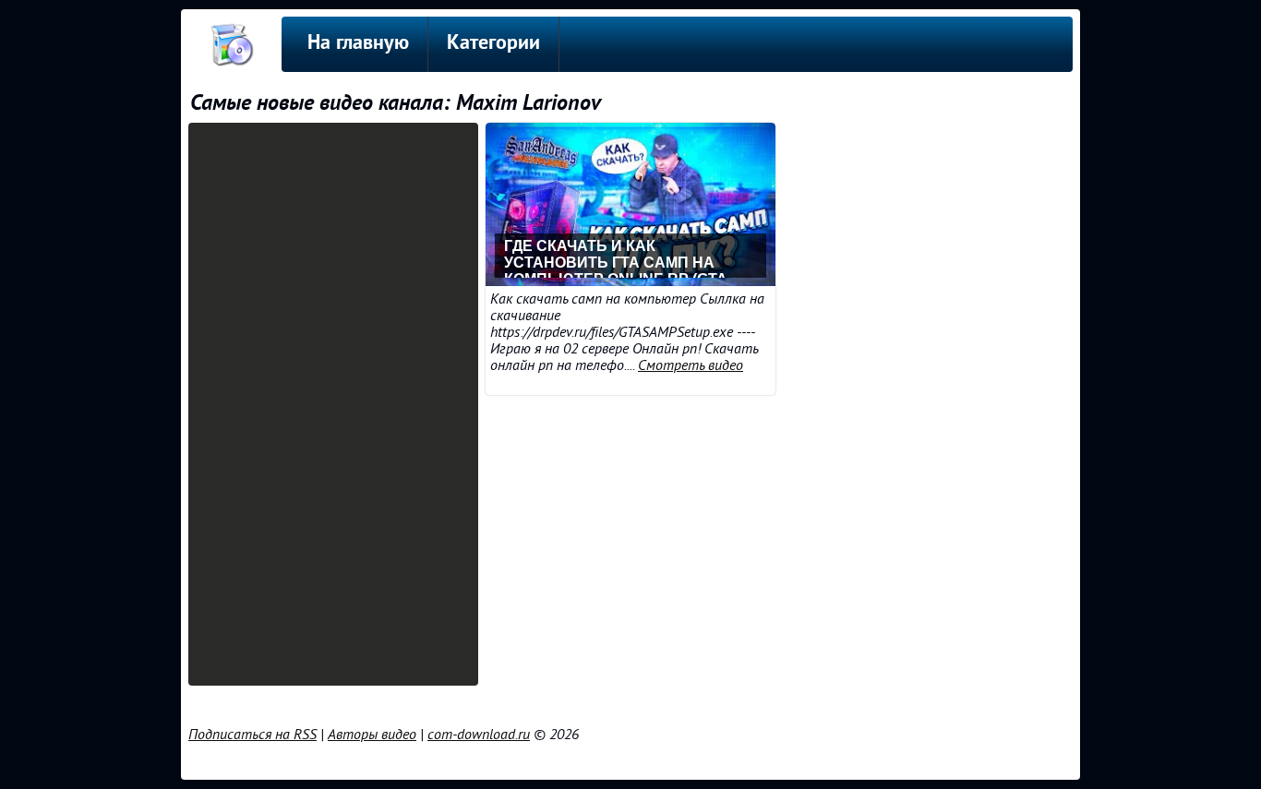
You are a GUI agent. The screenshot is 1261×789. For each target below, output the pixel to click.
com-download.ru (478, 734)
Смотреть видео (690, 365)
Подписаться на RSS (252, 734)
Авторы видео (372, 734)
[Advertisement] (333, 404)
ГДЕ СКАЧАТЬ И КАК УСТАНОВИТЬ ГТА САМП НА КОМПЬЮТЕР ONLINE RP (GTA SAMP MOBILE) (615, 258)
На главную (358, 43)
